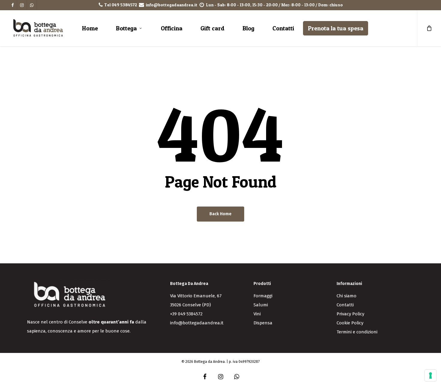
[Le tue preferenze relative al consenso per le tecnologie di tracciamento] (430, 375)
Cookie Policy (350, 323)
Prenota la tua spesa (335, 28)
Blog (248, 28)
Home (90, 28)
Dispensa (263, 323)
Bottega (126, 28)
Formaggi (263, 296)
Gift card (212, 28)
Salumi (261, 305)
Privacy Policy (350, 314)
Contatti (283, 28)
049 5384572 (124, 4)
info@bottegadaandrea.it (171, 4)
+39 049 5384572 (186, 314)
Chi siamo (346, 296)
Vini (257, 314)
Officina (171, 28)
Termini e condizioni (357, 332)
